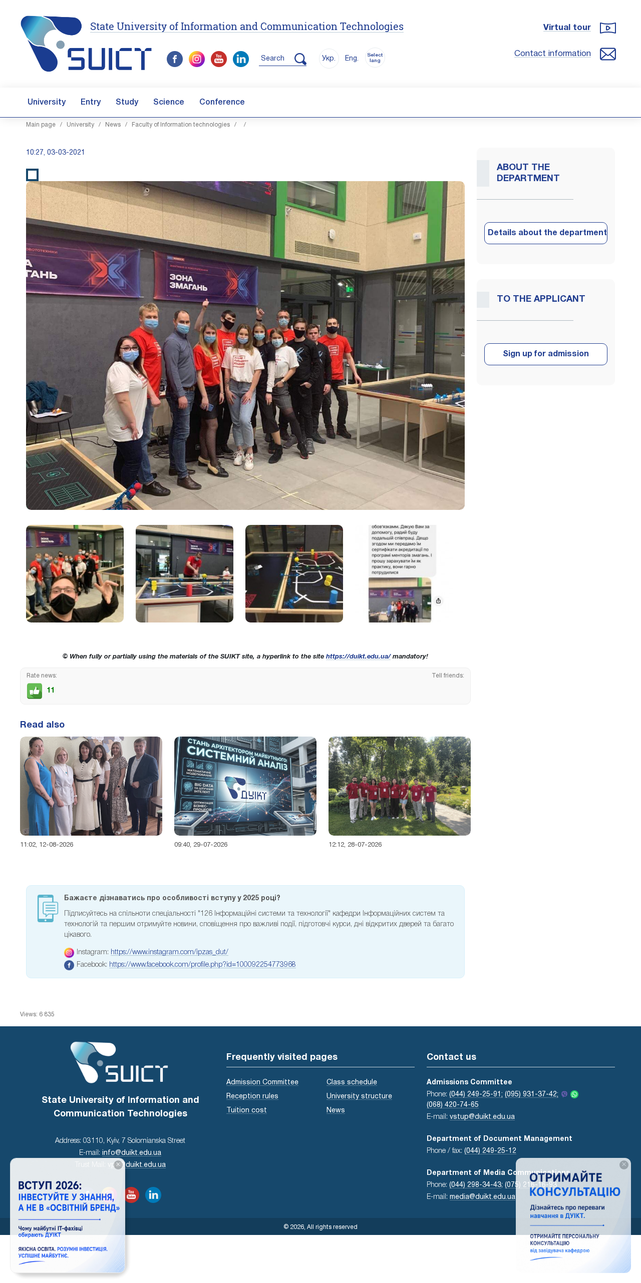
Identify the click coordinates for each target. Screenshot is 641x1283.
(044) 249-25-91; (476, 1094)
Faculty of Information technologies (181, 125)
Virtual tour (567, 28)
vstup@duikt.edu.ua (482, 1117)
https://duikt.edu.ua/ (358, 657)
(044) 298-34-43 (475, 1185)
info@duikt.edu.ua (131, 1153)
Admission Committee (262, 1082)
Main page (41, 125)
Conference (222, 102)
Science (168, 102)
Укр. (329, 59)
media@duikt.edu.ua (482, 1197)
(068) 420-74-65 (453, 1105)
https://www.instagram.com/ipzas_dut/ (169, 952)
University (47, 102)
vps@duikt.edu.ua (137, 1165)
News (113, 125)
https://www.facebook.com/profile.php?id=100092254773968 (202, 965)
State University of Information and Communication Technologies (247, 26)
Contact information (552, 54)
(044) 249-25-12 (490, 1151)
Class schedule (352, 1082)
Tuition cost (246, 1110)
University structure (359, 1096)
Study (127, 102)
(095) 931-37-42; (531, 1094)
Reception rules (252, 1096)
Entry (91, 102)
